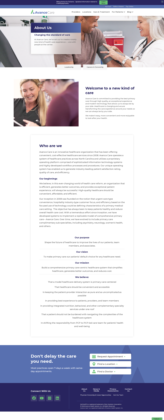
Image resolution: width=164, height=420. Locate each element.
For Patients (117, 12)
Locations (86, 12)
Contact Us (128, 390)
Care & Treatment (101, 12)
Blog (129, 12)
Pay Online (129, 6)
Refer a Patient (118, 6)
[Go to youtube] (42, 398)
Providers (76, 12)
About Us (84, 390)
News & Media (96, 390)
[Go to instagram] (49, 398)
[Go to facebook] (34, 398)
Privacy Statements (113, 390)
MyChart (108, 6)
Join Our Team (118, 395)
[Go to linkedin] (57, 398)
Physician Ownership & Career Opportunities (95, 395)
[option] (55, 40)
